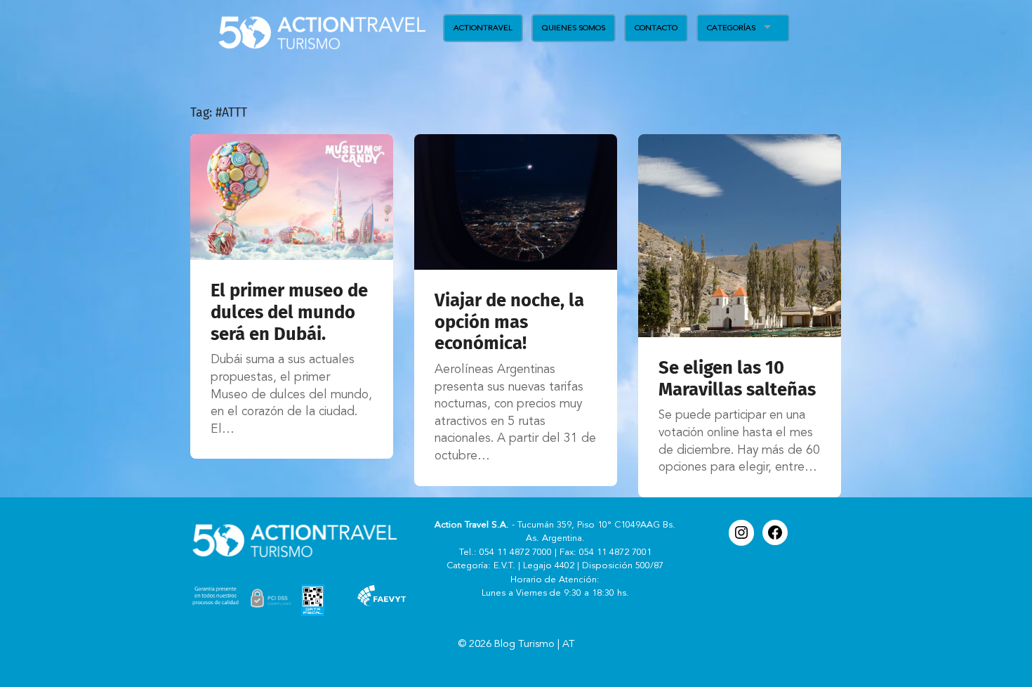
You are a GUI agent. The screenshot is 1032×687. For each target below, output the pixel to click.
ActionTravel (483, 27)
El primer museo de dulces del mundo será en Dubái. (289, 312)
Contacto (656, 27)
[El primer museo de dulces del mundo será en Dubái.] (291, 197)
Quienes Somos (573, 27)
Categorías (731, 27)
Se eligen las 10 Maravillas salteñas (737, 378)
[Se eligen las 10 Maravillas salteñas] (739, 235)
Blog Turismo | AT (534, 644)
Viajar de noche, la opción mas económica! (509, 321)
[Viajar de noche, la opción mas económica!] (515, 202)
